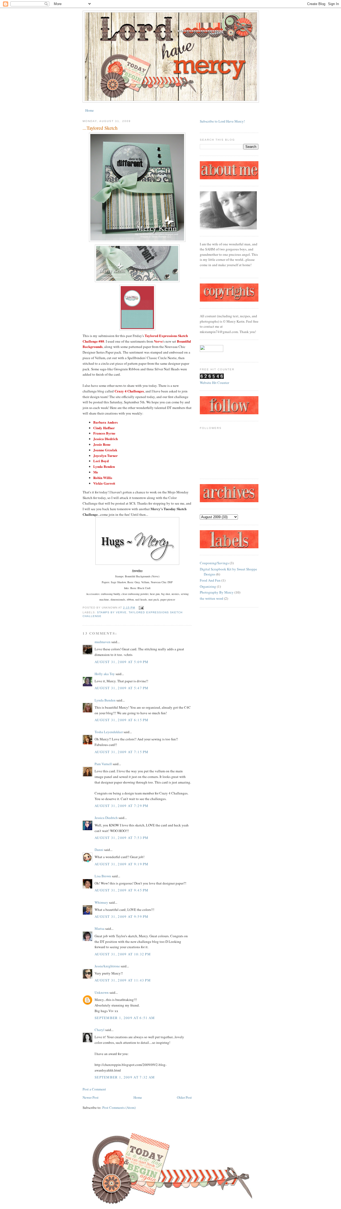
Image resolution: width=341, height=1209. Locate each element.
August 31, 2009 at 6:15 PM (122, 719)
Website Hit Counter (214, 382)
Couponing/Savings (214, 563)
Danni (99, 849)
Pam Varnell (103, 763)
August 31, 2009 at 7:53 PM (122, 837)
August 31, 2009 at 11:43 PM (123, 980)
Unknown (102, 992)
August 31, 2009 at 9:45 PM (122, 890)
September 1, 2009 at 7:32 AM (125, 1077)
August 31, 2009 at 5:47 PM (122, 687)
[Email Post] (140, 607)
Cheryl (99, 1029)
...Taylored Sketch (100, 128)
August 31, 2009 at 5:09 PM (122, 661)
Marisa (99, 928)
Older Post (184, 1097)
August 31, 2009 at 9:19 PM (122, 864)
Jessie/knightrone (107, 966)
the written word (211, 598)
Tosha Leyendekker (109, 731)
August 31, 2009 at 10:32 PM (123, 954)
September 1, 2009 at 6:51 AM (125, 1017)
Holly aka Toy (105, 673)
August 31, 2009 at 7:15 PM (122, 751)
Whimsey (101, 902)
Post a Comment (94, 1089)
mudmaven (103, 641)
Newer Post (91, 1097)
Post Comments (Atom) (119, 1107)
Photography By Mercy (217, 592)
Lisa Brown (103, 876)
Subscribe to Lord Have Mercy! (222, 121)
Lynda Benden (105, 700)
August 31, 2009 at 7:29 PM (122, 805)
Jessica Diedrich (106, 817)
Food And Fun (210, 580)
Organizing (208, 586)
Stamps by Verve (112, 612)
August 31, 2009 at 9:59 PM (122, 916)
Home (89, 110)
